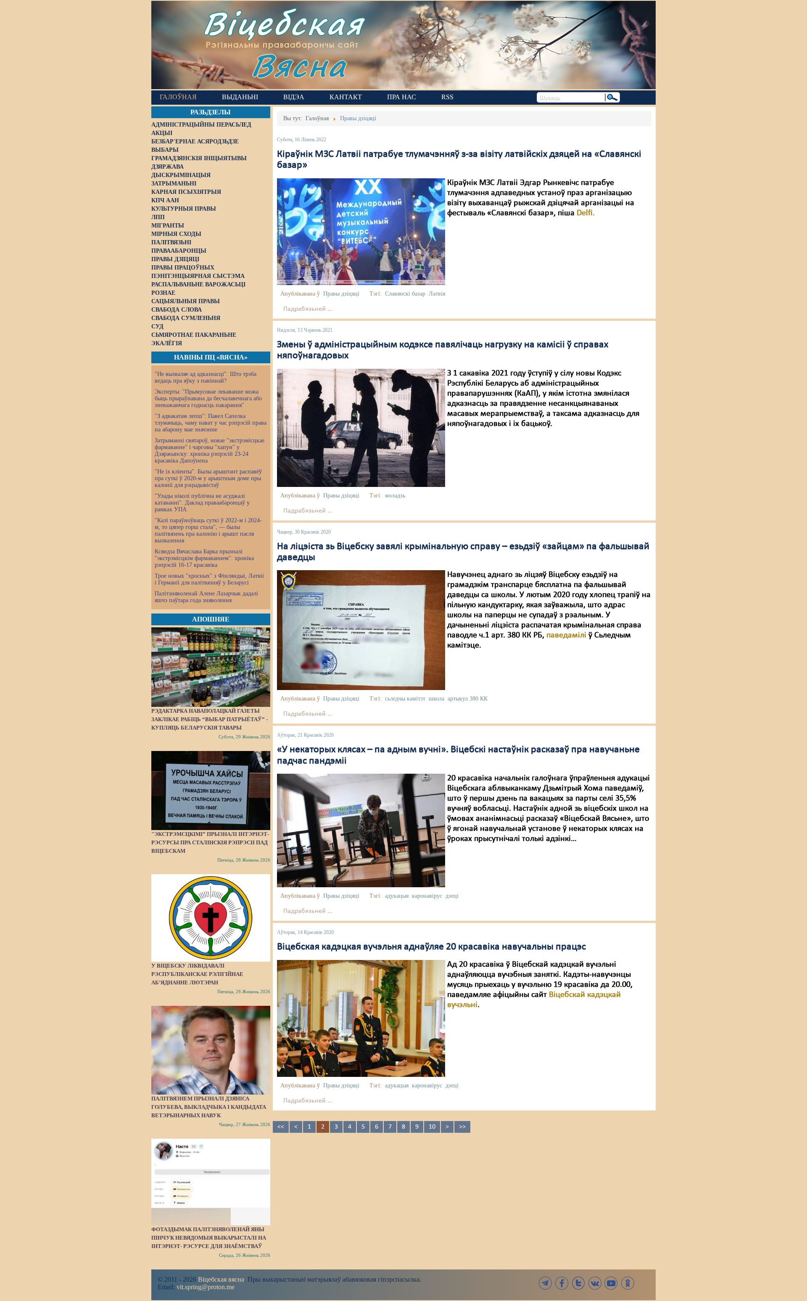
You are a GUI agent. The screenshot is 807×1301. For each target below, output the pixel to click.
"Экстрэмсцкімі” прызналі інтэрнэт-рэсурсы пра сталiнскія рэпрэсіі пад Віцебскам (210, 842)
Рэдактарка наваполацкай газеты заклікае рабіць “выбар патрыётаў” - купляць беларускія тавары (209, 719)
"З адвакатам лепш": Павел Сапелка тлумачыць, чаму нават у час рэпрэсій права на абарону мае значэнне (210, 423)
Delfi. (586, 213)
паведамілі (566, 635)
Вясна (298, 65)
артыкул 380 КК (468, 698)
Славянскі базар (405, 294)
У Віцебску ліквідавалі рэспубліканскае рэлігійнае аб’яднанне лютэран (197, 974)
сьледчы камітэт (405, 698)
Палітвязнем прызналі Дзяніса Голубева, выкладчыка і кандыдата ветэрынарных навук (208, 1107)
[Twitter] (578, 1283)
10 (432, 1127)
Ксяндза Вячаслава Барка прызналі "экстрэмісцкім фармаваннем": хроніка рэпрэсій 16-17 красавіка (204, 558)
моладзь (395, 495)
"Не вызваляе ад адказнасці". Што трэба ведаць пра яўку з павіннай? (205, 377)
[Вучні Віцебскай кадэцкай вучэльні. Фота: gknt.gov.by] (361, 1018)
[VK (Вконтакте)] (595, 1283)
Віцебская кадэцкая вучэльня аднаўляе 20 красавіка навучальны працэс (431, 947)
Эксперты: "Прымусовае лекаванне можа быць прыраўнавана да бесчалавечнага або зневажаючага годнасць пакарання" (208, 398)
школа (436, 698)
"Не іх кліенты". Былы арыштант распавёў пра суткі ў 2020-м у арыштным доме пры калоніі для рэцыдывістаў (208, 478)
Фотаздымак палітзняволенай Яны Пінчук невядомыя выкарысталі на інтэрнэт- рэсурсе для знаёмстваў (208, 1237)
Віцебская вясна (221, 1279)
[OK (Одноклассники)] (627, 1283)
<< (280, 1127)
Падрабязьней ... (307, 309)
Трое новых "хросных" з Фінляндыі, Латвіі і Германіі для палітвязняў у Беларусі (209, 579)
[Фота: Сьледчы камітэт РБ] (361, 630)
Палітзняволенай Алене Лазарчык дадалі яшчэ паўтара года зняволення (206, 596)
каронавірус (427, 896)
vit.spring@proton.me (206, 1286)
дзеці (452, 896)
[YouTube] (611, 1283)
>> (462, 1127)
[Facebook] (562, 1283)
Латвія (437, 294)
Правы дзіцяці (341, 294)
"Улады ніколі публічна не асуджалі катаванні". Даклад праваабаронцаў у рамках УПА (202, 503)
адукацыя (397, 896)
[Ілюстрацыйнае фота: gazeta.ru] (361, 830)
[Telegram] (545, 1283)
